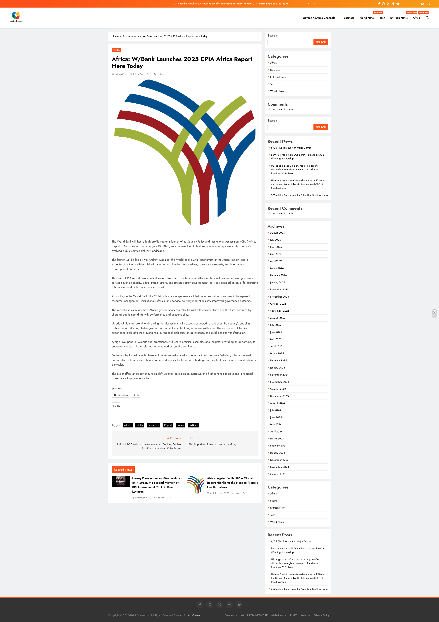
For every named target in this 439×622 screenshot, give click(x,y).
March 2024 (277, 438)
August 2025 (277, 318)
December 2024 (279, 375)
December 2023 (279, 460)
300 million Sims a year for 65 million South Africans (299, 195)
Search (272, 35)
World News (368, 16)
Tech (382, 18)
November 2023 (279, 467)
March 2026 (277, 268)
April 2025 (276, 346)
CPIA (140, 425)
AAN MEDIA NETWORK (254, 615)
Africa (418, 16)
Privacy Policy (321, 615)
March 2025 (277, 353)
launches (153, 425)
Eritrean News (400, 16)
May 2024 (276, 424)
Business (349, 18)
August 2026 (277, 233)
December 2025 (279, 289)
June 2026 (276, 247)
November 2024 (279, 382)
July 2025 (275, 325)
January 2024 (277, 453)
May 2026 (276, 254)
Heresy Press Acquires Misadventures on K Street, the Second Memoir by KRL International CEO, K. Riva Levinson (157, 485)
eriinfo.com (121, 74)
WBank (193, 425)
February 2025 (278, 360)
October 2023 (278, 474)
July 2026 (275, 240)
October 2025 (278, 304)
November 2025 (279, 297)
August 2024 (277, 403)
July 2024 (275, 410)
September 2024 (279, 396)
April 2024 (276, 431)
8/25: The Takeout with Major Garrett (291, 148)
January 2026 (277, 282)
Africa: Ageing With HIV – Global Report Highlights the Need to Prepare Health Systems (232, 482)
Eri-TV (293, 615)
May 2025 (275, 339)
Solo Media (231, 615)
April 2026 (276, 261)
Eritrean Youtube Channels (318, 18)
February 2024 (278, 446)
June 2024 (276, 417)
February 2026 (278, 275)
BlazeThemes (194, 615)
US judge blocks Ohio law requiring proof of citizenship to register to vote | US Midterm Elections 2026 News (231, 3)
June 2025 (276, 332)
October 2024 (278, 389)
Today (180, 425)
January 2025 (277, 368)
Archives (305, 615)
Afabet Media (279, 615)
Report (168, 425)
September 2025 (279, 311)
